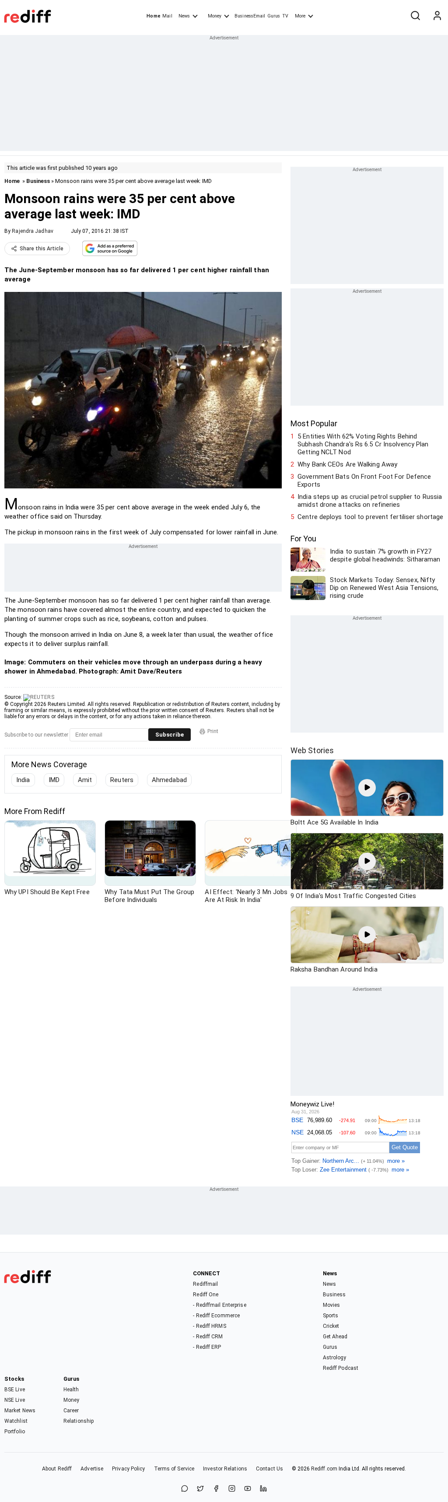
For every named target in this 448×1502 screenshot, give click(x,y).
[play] (367, 788)
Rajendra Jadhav (32, 231)
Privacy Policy (128, 1469)
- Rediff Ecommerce (216, 1315)
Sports (331, 1315)
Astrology (334, 1358)
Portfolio (14, 1431)
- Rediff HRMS (209, 1326)
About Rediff (57, 1469)
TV (285, 16)
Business (38, 181)
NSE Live (14, 1400)
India (23, 780)
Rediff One (205, 1294)
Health (71, 1389)
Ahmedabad (169, 780)
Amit (85, 780)
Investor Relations (225, 1469)
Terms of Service (174, 1469)
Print (212, 731)
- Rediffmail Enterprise (219, 1305)
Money (214, 16)
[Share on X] (200, 1489)
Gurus (273, 16)
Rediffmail (205, 1284)
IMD (54, 780)
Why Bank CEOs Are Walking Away (347, 464)
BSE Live (14, 1389)
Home (153, 16)
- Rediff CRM (208, 1337)
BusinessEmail (249, 16)
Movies (331, 1305)
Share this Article (41, 249)
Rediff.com (324, 1469)
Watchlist (16, 1421)
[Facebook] (216, 1489)
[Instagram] (231, 1489)
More (300, 16)
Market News (19, 1410)
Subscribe (169, 734)
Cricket (331, 1326)
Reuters (121, 780)
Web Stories (312, 750)
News (184, 16)
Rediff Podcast (340, 1368)
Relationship (78, 1421)
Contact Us (269, 1469)
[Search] (415, 16)
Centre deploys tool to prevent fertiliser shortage (370, 517)
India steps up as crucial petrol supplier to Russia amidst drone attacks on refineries (370, 501)
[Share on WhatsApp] (184, 1489)
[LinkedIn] (263, 1489)
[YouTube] (247, 1489)
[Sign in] (437, 16)
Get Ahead (335, 1337)
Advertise (91, 1469)
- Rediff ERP (207, 1347)
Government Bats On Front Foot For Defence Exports (364, 480)
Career (71, 1410)
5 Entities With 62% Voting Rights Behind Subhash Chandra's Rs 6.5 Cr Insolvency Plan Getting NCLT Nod (363, 444)
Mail (167, 16)
